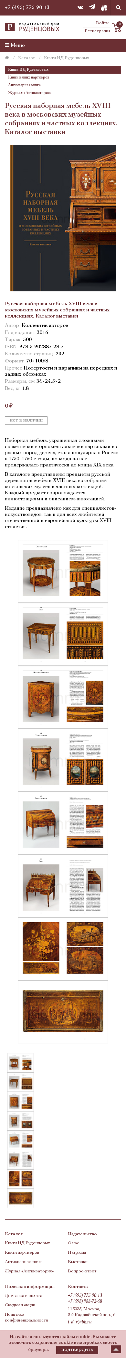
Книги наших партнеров (28, 77)
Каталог (26, 58)
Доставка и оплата (23, 1295)
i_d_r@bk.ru (80, 1322)
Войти (102, 23)
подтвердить (77, 1349)
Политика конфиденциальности (26, 1317)
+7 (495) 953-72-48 (85, 1301)
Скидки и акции (20, 1305)
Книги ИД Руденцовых (28, 70)
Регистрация (97, 31)
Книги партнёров (22, 1252)
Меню (17, 45)
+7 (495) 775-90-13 (27, 7)
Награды (77, 1252)
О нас (73, 1243)
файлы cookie (75, 1336)
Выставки (78, 1261)
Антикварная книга (24, 85)
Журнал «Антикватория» (30, 93)
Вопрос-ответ (82, 1271)
